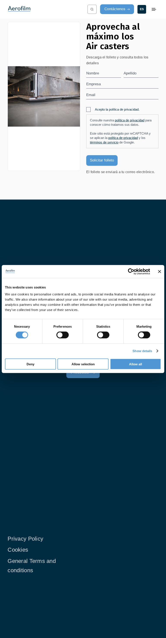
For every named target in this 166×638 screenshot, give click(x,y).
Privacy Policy (25, 538)
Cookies (18, 549)
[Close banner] (159, 271)
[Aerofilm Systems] (43, 9)
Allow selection (83, 364)
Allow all (135, 364)
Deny (30, 364)
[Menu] (154, 9)
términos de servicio (104, 142)
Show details (142, 351)
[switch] (62, 335)
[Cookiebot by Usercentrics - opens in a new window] (131, 271)
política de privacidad (129, 120)
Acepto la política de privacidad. (117, 109)
